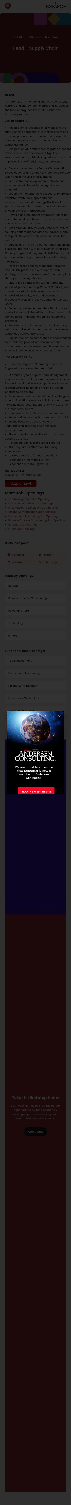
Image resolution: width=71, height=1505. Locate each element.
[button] (59, 716)
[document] (35, 752)
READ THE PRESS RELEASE (36, 791)
